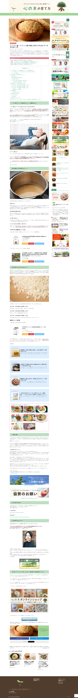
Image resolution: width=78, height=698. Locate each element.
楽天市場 (31, 243)
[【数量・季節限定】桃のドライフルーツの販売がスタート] (60, 196)
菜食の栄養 (24, 14)
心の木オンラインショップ (14, 574)
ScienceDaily (14, 164)
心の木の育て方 (38, 574)
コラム (15, 14)
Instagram (14, 96)
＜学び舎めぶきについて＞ (17, 92)
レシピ (19, 14)
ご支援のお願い (13, 90)
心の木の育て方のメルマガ (15, 97)
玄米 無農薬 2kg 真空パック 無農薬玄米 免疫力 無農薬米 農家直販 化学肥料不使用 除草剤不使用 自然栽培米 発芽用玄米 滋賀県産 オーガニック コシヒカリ (34, 254)
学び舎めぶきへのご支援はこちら (29, 485)
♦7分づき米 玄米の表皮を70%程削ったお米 (20, 87)
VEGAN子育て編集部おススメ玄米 (19, 81)
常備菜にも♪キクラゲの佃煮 (61, 183)
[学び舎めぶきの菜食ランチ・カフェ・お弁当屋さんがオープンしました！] (55, 225)
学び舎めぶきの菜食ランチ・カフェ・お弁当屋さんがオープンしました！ (63, 224)
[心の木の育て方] (39, 0)
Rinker (27, 239)
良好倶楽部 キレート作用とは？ (18, 120)
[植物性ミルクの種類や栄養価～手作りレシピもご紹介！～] (29, 653)
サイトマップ (60, 681)
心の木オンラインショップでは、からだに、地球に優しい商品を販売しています (25, 99)
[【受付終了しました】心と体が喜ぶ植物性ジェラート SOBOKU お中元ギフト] (55, 220)
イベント (45, 14)
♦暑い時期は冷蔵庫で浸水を (17, 77)
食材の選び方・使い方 (31, 14)
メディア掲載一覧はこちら (42, 468)
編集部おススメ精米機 (17, 89)
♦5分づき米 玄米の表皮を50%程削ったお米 (20, 86)
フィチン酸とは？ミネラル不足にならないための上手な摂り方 (23, 71)
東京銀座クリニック (15, 121)
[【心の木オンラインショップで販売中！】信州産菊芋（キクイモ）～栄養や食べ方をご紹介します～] (43, 653)
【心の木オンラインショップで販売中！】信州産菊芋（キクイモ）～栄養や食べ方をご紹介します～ (43, 665)
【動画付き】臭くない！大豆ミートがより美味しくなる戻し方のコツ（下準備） (62, 169)
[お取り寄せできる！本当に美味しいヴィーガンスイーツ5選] (55, 231)
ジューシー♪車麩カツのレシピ (62, 157)
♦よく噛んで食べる (15, 79)
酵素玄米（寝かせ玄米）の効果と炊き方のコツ (23, 64)
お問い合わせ (51, 14)
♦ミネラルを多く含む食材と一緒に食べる (19, 80)
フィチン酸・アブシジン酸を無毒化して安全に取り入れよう (26, 61)
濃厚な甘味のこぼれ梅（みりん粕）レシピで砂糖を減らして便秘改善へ (15, 663)
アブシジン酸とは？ (15, 73)
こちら (26, 528)
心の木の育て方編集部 (19, 49)
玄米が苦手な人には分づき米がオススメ (17, 83)
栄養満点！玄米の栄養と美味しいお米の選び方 (23, 60)
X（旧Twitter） (15, 94)
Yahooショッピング (39, 243)
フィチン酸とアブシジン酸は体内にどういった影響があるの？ (22, 70)
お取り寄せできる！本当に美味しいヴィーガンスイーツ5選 (63, 230)
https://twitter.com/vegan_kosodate (17, 512)
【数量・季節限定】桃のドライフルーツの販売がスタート (60, 205)
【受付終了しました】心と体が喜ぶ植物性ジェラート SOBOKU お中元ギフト (63, 219)
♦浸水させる (14, 76)
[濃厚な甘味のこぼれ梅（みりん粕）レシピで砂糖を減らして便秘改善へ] (15, 653)
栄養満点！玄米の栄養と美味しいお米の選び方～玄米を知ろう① (19, 647)
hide (27, 68)
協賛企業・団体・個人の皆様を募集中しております (29, 498)
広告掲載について (36, 680)
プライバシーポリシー (13, 692)
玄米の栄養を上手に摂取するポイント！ (17, 74)
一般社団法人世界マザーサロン (24, 523)
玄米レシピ (21, 404)
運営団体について (61, 680)
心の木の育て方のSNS (14, 93)
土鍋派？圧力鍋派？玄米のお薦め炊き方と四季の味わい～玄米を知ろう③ (39, 647)
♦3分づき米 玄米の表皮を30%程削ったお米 (20, 84)
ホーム (11, 14)
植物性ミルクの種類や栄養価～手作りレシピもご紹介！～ (29, 663)
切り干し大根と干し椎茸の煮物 (62, 178)
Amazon (25, 243)
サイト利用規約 (11, 691)
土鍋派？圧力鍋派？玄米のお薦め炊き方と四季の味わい (25, 63)
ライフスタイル (39, 14)
